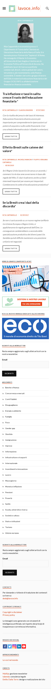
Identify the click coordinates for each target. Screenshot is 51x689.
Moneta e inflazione (13, 486)
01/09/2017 (24, 215)
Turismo (8, 527)
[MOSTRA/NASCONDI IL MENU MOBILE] (4, 8)
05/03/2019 (9, 165)
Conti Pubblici (11, 399)
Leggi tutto (11, 136)
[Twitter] (10, 646)
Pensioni (8, 492)
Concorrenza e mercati (14, 393)
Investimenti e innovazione (16, 469)
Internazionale (11, 463)
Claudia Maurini (26, 110)
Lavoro (8, 475)
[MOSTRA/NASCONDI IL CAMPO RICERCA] (47, 8)
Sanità (7, 504)
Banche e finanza (12, 387)
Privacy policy (9, 615)
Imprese (8, 446)
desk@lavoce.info (10, 598)
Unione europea (12, 533)
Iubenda (6, 676)
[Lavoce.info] (25, 8)
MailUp (6, 673)
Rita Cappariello (10, 110)
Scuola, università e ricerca (16, 510)
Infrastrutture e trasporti (16, 457)
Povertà (8, 498)
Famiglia (8, 417)
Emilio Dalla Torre (10, 679)
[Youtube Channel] (24, 646)
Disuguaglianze (11, 405)
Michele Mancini (25, 159)
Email (4, 359)
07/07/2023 (40, 110)
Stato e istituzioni (12, 521)
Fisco (7, 422)
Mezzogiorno (10, 481)
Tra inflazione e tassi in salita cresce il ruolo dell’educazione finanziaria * (23, 97)
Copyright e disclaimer (12, 612)
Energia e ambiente (13, 411)
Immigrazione (10, 440)
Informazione (10, 451)
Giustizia (8, 434)
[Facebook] (5, 646)
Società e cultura (12, 515)
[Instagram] (14, 646)
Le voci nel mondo (10, 660)
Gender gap (10, 428)
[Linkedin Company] (19, 646)
